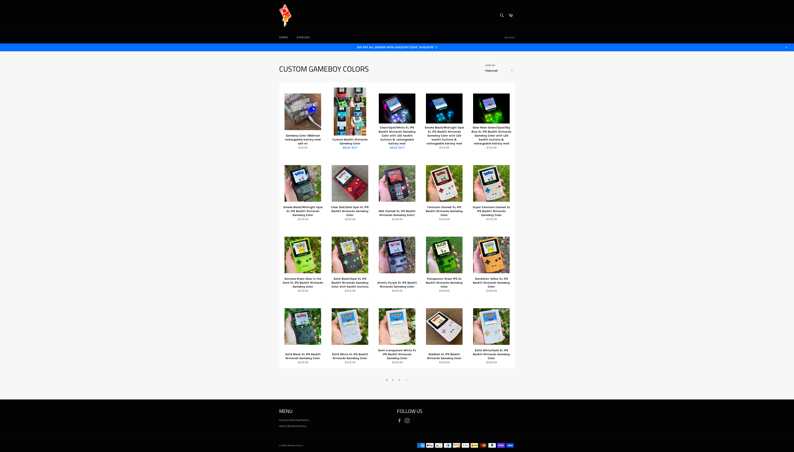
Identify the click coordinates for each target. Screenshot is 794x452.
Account (510, 37)
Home (283, 37)
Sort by (490, 65)
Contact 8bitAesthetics (294, 420)
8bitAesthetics (296, 445)
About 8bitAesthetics (292, 426)
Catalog (303, 37)
